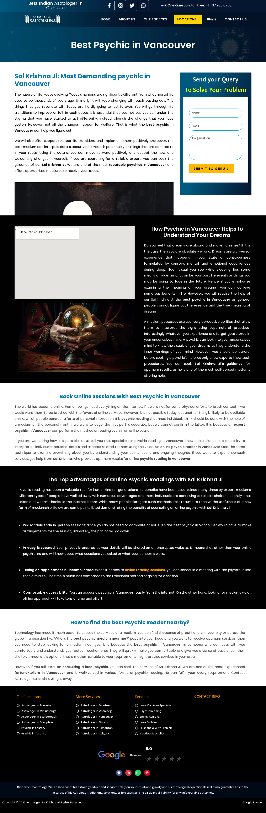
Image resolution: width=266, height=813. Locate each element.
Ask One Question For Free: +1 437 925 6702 (196, 5)
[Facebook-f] (109, 5)
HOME (105, 19)
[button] (156, 19)
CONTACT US (236, 19)
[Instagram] (121, 5)
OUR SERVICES (155, 19)
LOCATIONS (187, 19)
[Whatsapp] (143, 5)
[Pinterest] (147, 773)
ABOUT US (127, 19)
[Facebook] (119, 773)
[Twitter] (132, 5)
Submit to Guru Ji (211, 168)
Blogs (211, 19)
